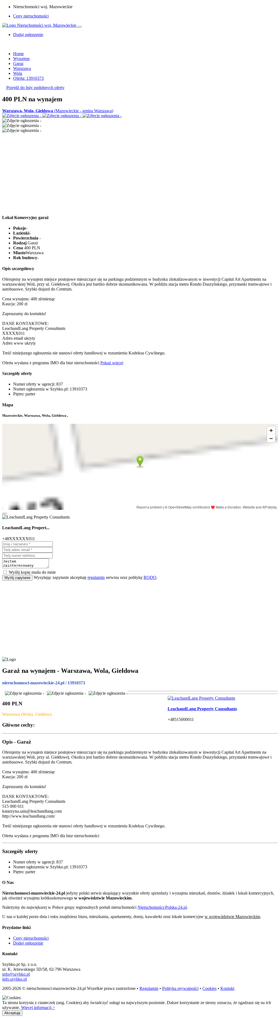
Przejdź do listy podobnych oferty (35, 87)
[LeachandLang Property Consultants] (201, 698)
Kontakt (227, 988)
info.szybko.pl (14, 979)
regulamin (96, 577)
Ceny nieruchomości (31, 16)
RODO (150, 577)
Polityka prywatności (180, 988)
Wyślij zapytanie (17, 578)
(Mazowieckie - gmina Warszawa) (57, 110)
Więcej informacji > (38, 1007)
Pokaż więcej (111, 362)
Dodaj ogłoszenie (28, 943)
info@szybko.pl (16, 974)
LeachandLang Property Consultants (202, 708)
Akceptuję (12, 1013)
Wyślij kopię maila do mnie (32, 572)
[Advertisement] (140, 171)
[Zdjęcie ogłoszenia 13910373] (22, 115)
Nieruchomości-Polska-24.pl (162, 907)
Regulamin (148, 988)
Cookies (209, 988)
